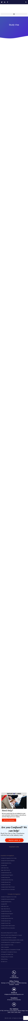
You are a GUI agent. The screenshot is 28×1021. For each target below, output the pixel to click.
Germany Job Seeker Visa (7, 954)
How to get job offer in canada (8, 937)
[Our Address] (14, 1004)
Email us (14, 993)
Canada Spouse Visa (6, 882)
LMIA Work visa (4, 867)
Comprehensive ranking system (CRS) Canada (12, 940)
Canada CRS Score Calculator (8, 889)
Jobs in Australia (5, 947)
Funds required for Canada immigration (11, 942)
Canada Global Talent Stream (8, 887)
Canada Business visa (6, 872)
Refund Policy (4, 959)
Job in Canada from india (7, 944)
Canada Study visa (5, 877)
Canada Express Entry (6, 863)
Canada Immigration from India (8, 858)
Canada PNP (4, 865)
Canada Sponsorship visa (7, 879)
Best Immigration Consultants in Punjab (10, 949)
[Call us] (14, 972)
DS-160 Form (4, 961)
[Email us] (14, 989)
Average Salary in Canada (7, 956)
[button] (26, 2)
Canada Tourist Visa (5, 884)
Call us (14, 976)
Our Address (14, 1009)
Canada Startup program (7, 875)
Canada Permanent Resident (8, 860)
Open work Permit (5, 870)
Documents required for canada (9, 932)
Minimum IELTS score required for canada (11, 935)
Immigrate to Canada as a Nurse (9, 952)
